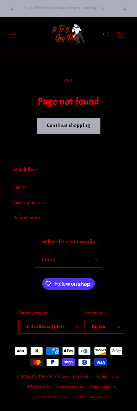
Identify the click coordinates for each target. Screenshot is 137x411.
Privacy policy (38, 386)
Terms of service (70, 386)
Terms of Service (29, 202)
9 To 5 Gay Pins (44, 376)
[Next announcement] (124, 8)
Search (20, 187)
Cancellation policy (52, 397)
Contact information (91, 397)
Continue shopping (68, 125)
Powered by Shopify (73, 376)
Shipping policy (102, 386)
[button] (13, 34)
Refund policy (27, 217)
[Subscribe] (94, 260)
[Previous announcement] (12, 8)
